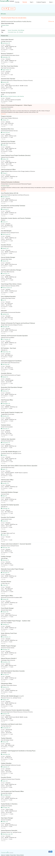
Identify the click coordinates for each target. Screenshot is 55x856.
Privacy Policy (13, 855)
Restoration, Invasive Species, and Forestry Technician (16, 218)
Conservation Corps (12, 32)
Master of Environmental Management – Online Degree (16, 105)
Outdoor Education (6, 763)
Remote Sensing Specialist (8, 93)
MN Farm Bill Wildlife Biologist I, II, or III (12, 696)
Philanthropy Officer (6, 683)
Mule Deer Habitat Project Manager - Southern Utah (15, 621)
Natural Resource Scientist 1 (9, 658)
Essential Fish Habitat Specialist (10, 505)
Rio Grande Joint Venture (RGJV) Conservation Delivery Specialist (19, 465)
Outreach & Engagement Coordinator (11, 361)
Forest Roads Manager (7, 608)
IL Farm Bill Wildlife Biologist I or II (11, 451)
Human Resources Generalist (9, 830)
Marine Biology (21, 30)
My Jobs (4, 13)
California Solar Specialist (8, 439)
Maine (7, 25)
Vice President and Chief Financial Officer (12, 791)
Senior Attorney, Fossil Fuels (9, 633)
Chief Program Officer (7, 595)
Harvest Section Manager (8, 257)
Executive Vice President (8, 517)
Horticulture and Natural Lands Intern (11, 724)
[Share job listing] (1, 27)
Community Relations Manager (9, 492)
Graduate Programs (41, 2)
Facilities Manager (6, 556)
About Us (3, 855)
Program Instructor (6, 116)
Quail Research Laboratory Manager (11, 270)
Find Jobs (17, 2)
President (3, 531)
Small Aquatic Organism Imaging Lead (12, 412)
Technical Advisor (6, 425)
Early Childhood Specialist (8, 296)
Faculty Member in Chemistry (9, 804)
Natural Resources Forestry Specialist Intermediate (15, 710)
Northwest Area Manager (8, 141)
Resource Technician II (7, 53)
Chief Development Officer (8, 169)
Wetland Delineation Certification (10, 182)
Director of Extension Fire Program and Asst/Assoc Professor (18, 323)
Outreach (21, 32)
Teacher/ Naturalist (6, 738)
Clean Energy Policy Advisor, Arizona (11, 284)
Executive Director (6, 245)
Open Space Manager (7, 818)
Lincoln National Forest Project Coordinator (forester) (15, 155)
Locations (12, 8)
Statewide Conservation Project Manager (12, 569)
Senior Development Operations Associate (13, 671)
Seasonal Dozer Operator (8, 78)
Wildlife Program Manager (8, 646)
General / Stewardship (12, 30)
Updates (7, 855)
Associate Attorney (6, 373)
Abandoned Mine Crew (7, 129)
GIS (18, 32)
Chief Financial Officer (7, 400)
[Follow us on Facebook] (49, 851)
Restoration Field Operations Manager (11, 387)
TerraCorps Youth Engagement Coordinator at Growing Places (18, 751)
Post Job (25, 2)
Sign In (31, 2)
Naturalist (4, 310)
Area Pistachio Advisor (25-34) (9, 193)
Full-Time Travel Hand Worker (9, 66)
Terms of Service (20, 855)
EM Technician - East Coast (8, 348)
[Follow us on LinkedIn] (51, 851)
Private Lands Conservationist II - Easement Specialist (16, 544)
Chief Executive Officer (7, 480)
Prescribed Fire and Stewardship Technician (13, 205)
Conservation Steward (7, 39)
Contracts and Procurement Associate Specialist (14, 335)
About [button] (50, 2)
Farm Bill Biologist (6, 231)
